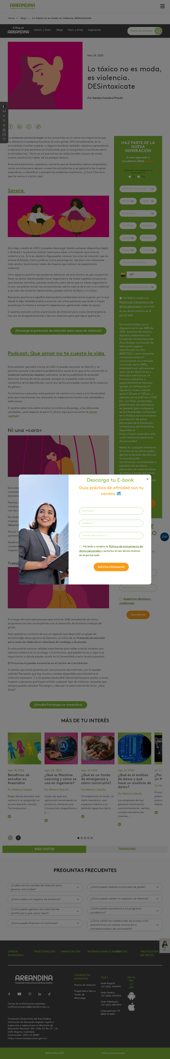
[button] (147, 479)
